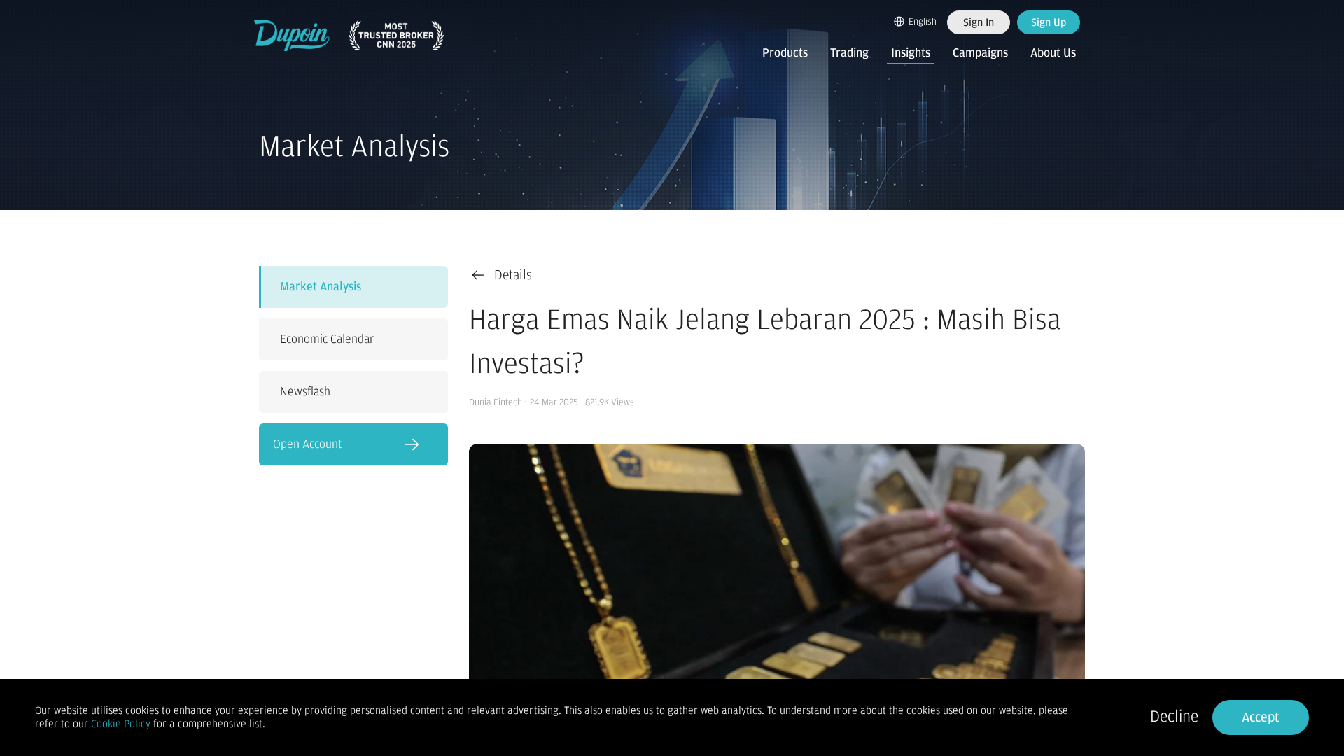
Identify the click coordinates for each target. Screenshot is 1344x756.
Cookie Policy (120, 723)
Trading (849, 53)
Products (785, 53)
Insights (910, 53)
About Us (1053, 53)
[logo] (349, 35)
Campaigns (980, 53)
